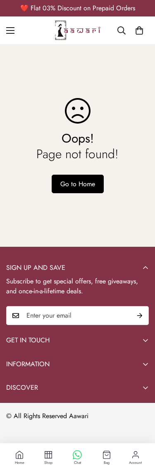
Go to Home (77, 184)
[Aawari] (77, 30)
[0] (139, 30)
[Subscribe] (140, 315)
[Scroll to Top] (140, 424)
